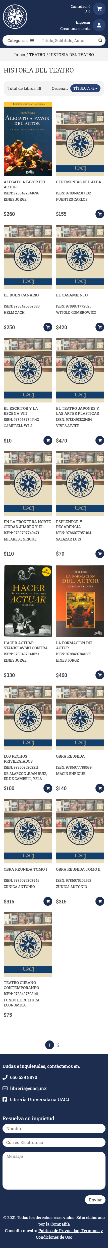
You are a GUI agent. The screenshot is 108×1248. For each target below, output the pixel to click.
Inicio (19, 54)
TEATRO (37, 54)
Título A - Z (84, 88)
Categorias (18, 40)
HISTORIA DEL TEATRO (71, 54)
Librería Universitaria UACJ (39, 1099)
